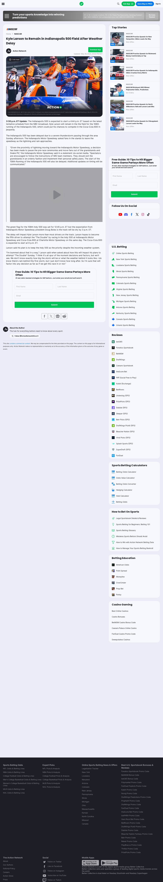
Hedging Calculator (124, 490)
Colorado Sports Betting (126, 283)
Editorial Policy (9, 868)
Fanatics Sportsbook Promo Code (135, 771)
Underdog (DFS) (123, 395)
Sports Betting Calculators (129, 465)
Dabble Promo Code (129, 830)
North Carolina (88, 816)
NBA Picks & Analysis (51, 772)
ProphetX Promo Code (130, 801)
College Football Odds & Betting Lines (18, 776)
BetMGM (119, 354)
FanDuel (119, 455)
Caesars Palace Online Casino (124, 628)
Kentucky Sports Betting (126, 313)
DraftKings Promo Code (131, 804)
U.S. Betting (119, 246)
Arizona (85, 783)
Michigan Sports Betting (126, 301)
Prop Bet (119, 589)
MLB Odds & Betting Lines (14, 789)
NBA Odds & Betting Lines (14, 772)
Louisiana (86, 776)
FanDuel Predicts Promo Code (133, 786)
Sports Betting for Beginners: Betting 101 (133, 524)
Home (8, 34)
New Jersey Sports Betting (127, 295)
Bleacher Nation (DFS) (125, 431)
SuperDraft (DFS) (123, 449)
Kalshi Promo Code (129, 790)
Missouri (85, 820)
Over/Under (121, 583)
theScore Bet (121, 371)
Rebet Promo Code (129, 841)
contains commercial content (19, 343)
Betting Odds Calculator (126, 472)
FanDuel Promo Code (130, 808)
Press (5, 879)
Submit (54, 305)
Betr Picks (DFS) (123, 419)
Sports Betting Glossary (126, 530)
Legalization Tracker (90, 768)
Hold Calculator (122, 496)
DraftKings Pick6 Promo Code (133, 826)
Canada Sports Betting (125, 319)
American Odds (122, 565)
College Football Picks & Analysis (56, 776)
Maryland (86, 779)
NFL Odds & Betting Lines (13, 768)
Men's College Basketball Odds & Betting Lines (22, 779)
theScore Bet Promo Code (132, 812)
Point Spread (121, 571)
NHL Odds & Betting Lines (14, 793)
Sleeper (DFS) (122, 413)
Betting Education (123, 558)
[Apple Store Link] (90, 862)
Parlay (118, 595)
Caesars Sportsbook (124, 365)
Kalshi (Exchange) (123, 384)
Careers (6, 872)
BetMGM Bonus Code (130, 775)
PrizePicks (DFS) (123, 401)
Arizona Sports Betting (125, 307)
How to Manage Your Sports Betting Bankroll (134, 548)
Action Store (8, 876)
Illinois (84, 798)
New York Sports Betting (126, 259)
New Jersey (87, 791)
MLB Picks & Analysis (51, 783)
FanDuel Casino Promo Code (123, 634)
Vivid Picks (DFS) (123, 437)
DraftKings (120, 359)
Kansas (85, 813)
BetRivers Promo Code (130, 823)
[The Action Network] (81, 4)
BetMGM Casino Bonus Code (124, 622)
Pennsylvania (87, 794)
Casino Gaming (122, 604)
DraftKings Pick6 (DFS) (125, 425)
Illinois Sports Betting (125, 271)
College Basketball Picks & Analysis (57, 779)
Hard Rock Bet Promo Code (132, 819)
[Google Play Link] (109, 862)
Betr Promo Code (128, 838)
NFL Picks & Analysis (51, 768)
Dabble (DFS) (121, 408)
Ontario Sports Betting (125, 325)
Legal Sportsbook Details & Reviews (131, 518)
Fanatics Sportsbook (124, 348)
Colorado (85, 787)
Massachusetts (88, 809)
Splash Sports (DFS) (124, 443)
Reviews (117, 335)
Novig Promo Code (129, 793)
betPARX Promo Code (130, 815)
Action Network (19, 51)
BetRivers (120, 389)
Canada (85, 824)
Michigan (85, 802)
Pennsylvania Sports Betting (128, 277)
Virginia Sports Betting (125, 289)
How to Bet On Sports (125, 511)
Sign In (158, 4)
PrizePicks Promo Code (131, 852)
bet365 (119, 342)
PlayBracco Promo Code (131, 845)
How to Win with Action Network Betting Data (135, 542)
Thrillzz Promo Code (129, 849)
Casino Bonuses (118, 617)
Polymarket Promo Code (131, 782)
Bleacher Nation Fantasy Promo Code (137, 834)
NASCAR (18, 34)
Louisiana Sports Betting (126, 265)
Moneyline (120, 577)
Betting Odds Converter (126, 484)
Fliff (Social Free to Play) (126, 378)
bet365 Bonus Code (129, 779)
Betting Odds (121, 502)
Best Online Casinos (120, 611)
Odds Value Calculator (125, 478)
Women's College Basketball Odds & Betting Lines (21, 784)
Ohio (84, 805)
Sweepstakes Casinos (121, 639)
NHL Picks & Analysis (51, 787)
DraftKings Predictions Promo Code (136, 797)
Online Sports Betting (125, 253)
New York (86, 772)
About (5, 861)
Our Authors (8, 865)
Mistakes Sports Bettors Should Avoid (131, 536)
